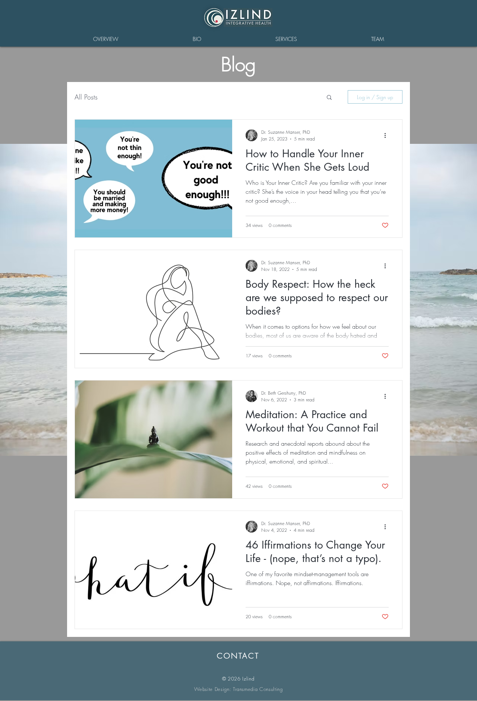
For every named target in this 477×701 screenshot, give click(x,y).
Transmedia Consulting (258, 689)
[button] (329, 98)
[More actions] (387, 135)
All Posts (86, 97)
